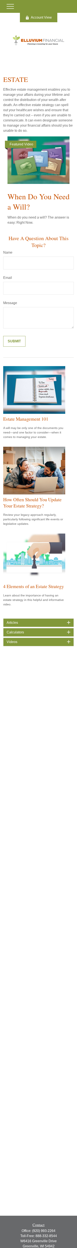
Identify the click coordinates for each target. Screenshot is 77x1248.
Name (7, 252)
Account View (41, 17)
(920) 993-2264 (43, 1231)
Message (10, 303)
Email (7, 277)
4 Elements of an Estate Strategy (33, 586)
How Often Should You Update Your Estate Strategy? (32, 502)
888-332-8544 (46, 1236)
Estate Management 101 (25, 419)
